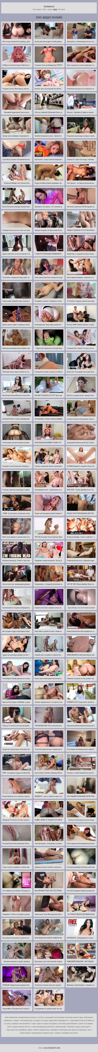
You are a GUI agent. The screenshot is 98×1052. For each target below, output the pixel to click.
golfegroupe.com (52, 1048)
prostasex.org (49, 6)
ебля (55, 9)
